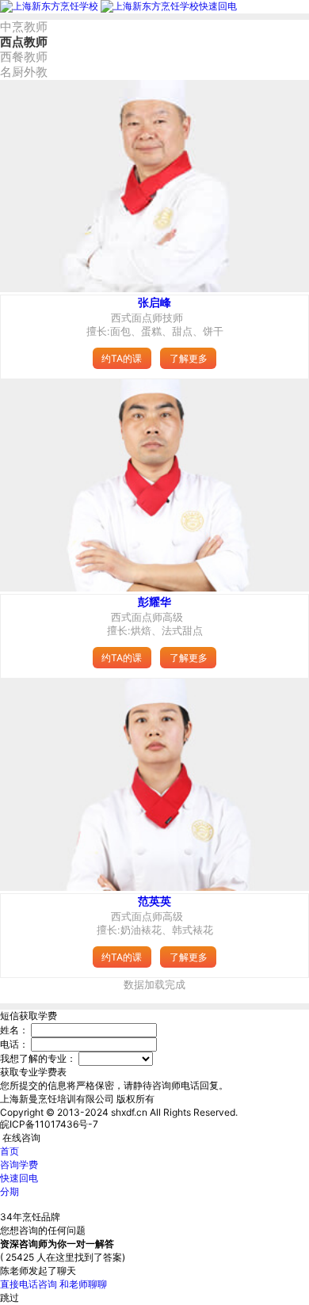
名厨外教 (24, 72)
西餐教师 (24, 57)
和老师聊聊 (83, 1284)
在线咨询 (21, 1137)
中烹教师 (24, 27)
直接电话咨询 (28, 1284)
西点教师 (24, 42)
